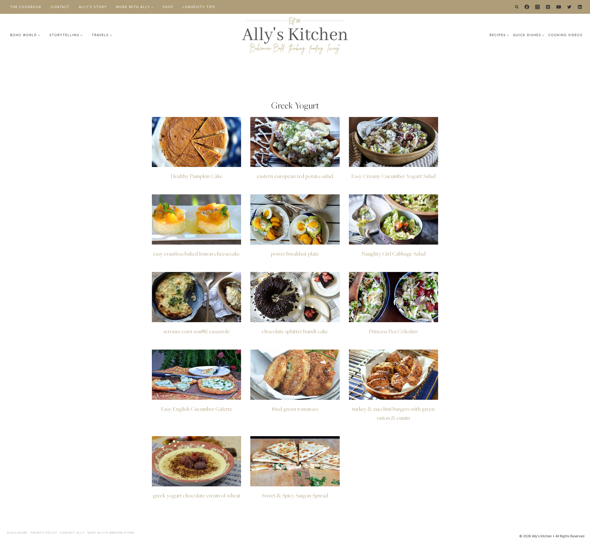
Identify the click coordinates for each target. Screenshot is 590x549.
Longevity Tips (199, 7)
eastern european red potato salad (295, 176)
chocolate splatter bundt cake (295, 331)
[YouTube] (558, 7)
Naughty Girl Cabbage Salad (393, 253)
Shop (167, 7)
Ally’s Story (93, 7)
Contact (60, 7)
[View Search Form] (517, 7)
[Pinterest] (548, 7)
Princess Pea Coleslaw (393, 331)
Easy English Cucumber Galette (196, 408)
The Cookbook (25, 7)
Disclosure (17, 532)
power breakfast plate (295, 253)
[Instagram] (537, 7)
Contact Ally (72, 532)
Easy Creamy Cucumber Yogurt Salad (393, 176)
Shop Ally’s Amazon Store (111, 532)
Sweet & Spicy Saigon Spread (295, 495)
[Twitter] (569, 7)
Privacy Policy (44, 532)
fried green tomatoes (295, 408)
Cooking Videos (565, 35)
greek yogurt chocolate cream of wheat (196, 495)
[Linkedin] (579, 7)
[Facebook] (526, 7)
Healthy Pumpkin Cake (196, 176)
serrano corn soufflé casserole (196, 331)
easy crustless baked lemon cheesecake (196, 253)
